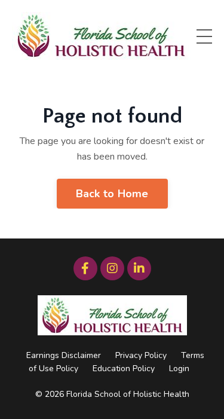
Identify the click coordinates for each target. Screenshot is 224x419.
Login (179, 368)
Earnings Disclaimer (63, 355)
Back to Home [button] (112, 193)
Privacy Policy (141, 355)
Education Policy (124, 368)
